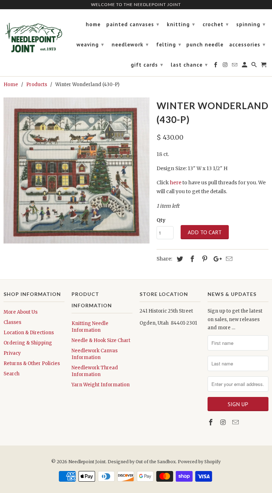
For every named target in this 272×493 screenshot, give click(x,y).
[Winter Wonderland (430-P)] (76, 170)
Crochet (216, 24)
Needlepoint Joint (87, 461)
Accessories (247, 44)
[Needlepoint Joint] (34, 35)
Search (11, 374)
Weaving (90, 44)
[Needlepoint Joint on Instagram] (224, 422)
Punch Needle (204, 44)
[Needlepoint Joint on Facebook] (211, 422)
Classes (12, 322)
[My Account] (245, 66)
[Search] (254, 66)
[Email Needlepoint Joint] (236, 422)
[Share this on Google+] (215, 259)
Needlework (130, 44)
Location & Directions (29, 333)
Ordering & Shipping (28, 343)
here (175, 182)
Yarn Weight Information (101, 385)
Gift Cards (147, 64)
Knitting (181, 24)
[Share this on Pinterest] (203, 259)
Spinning (251, 24)
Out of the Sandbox (156, 461)
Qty (161, 220)
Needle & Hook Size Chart (101, 340)
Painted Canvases (132, 24)
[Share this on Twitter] (179, 259)
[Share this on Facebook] (191, 259)
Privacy (12, 353)
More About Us (21, 312)
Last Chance (189, 64)
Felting (168, 44)
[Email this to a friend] (228, 259)
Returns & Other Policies (32, 363)
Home (93, 24)
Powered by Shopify (199, 461)
